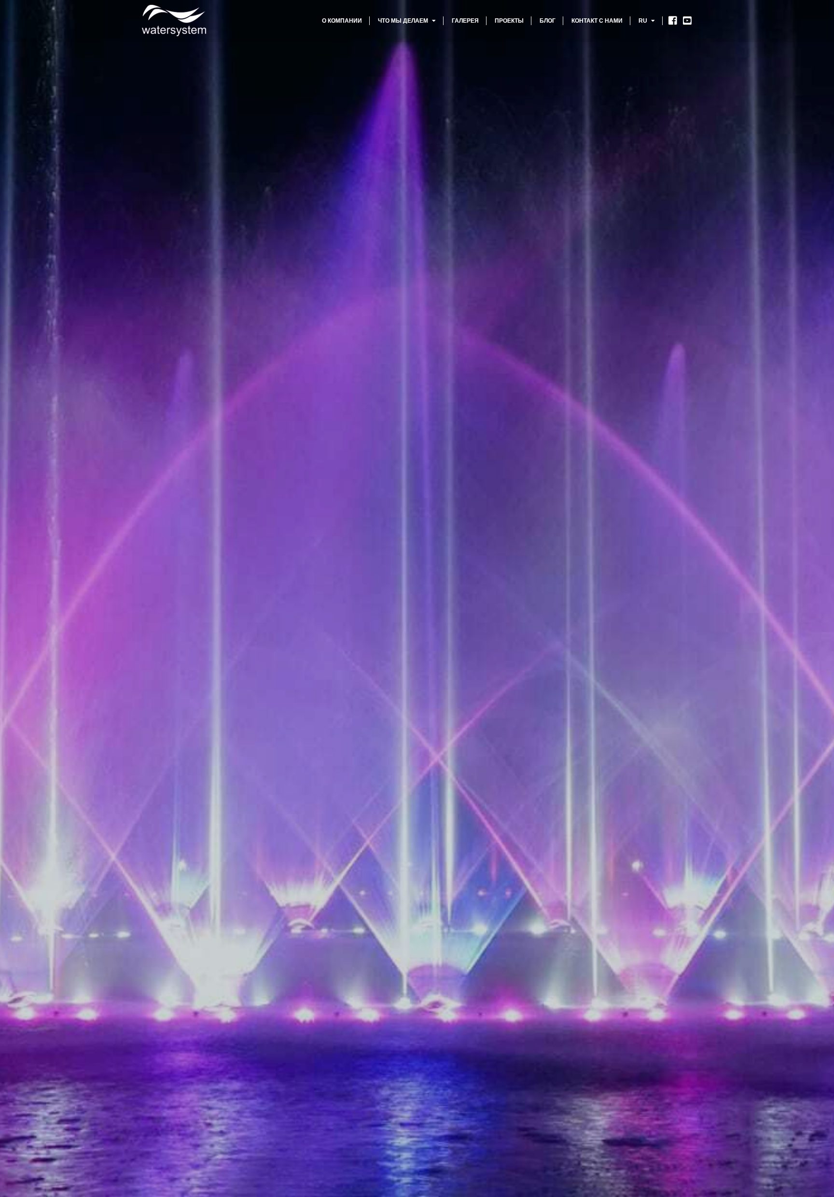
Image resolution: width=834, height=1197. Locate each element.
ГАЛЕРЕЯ (465, 20)
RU (644, 20)
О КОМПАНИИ (342, 20)
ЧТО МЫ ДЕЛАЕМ (404, 20)
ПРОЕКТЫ (509, 20)
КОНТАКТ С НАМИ (597, 20)
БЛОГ (548, 20)
